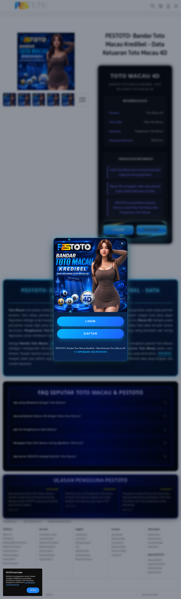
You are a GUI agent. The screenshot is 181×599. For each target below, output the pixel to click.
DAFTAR (90, 333)
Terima (33, 590)
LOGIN (90, 321)
